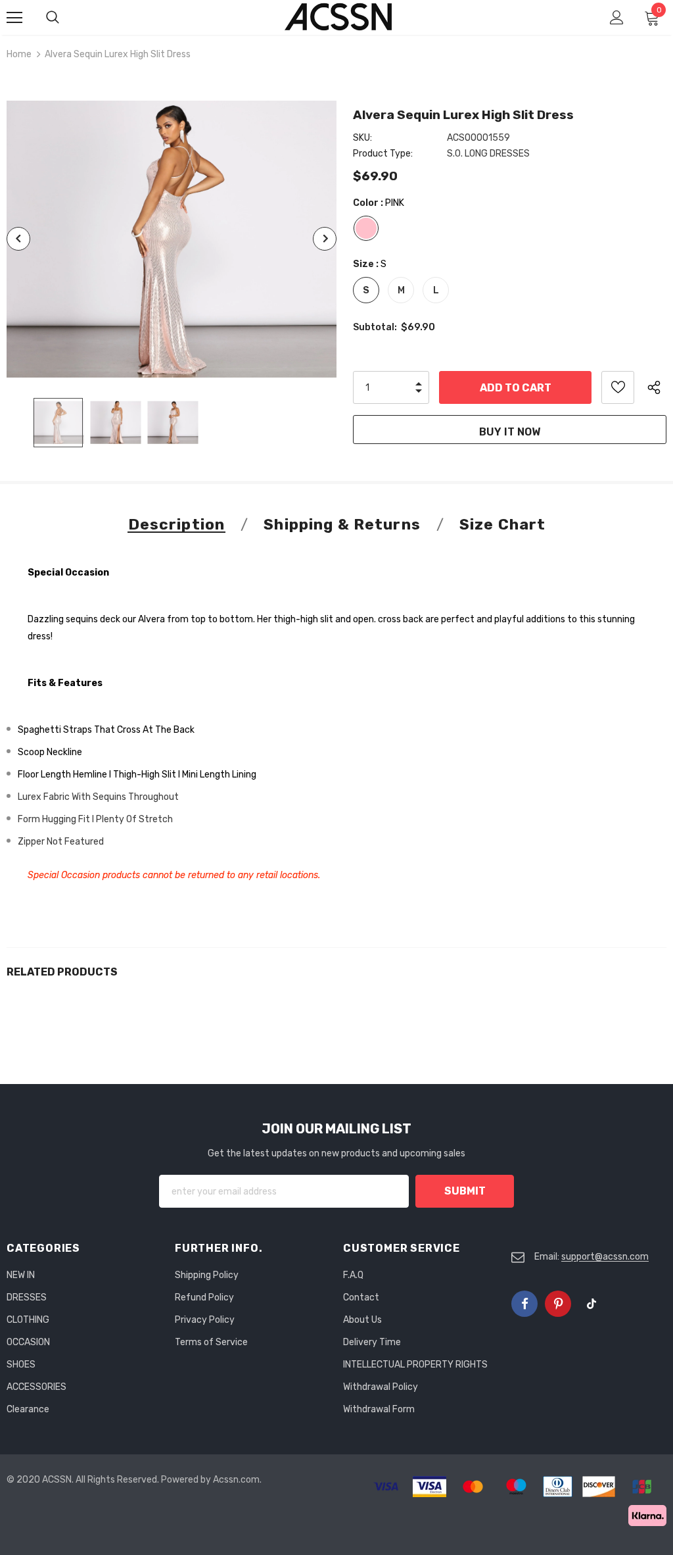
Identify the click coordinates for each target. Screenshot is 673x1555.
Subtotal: (375, 327)
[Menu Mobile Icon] (14, 18)
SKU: (362, 137)
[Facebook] (524, 1304)
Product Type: (383, 153)
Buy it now (509, 432)
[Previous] (18, 239)
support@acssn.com (605, 1256)
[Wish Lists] (617, 387)
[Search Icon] (65, 17)
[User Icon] (617, 17)
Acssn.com (236, 1479)
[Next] (324, 239)
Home (19, 54)
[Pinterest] (558, 1304)
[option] (171, 239)
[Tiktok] (591, 1304)
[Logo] (338, 17)
